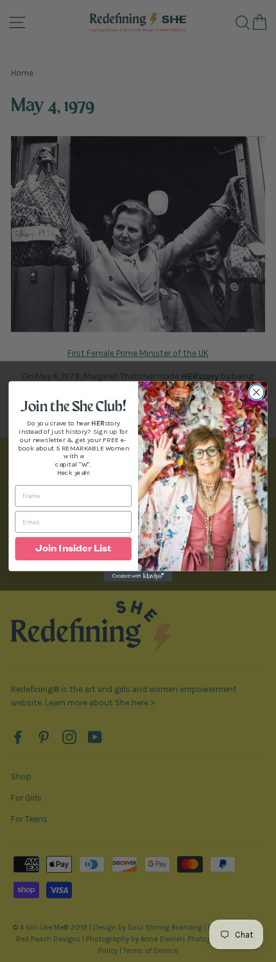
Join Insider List (73, 548)
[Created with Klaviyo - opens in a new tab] (138, 576)
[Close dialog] (256, 392)
